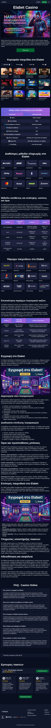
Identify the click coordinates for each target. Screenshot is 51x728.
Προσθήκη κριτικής (42, 671)
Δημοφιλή (5, 64)
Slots (43, 64)
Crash (30, 64)
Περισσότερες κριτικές (25, 696)
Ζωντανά (18, 64)
